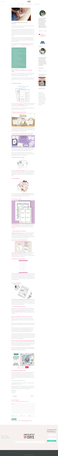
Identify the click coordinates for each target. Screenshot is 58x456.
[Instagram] (2, 1)
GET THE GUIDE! (27, 367)
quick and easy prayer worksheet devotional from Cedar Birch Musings (21, 299)
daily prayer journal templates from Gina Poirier (19, 170)
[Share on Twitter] (12, 392)
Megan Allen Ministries (21, 104)
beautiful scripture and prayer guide (28, 127)
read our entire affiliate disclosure (26, 44)
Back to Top (2, 435)
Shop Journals (3, 436)
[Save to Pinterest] (13, 392)
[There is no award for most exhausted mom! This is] (39, 39)
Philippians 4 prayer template (16, 232)
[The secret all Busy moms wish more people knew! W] (43, 39)
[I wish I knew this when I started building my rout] (43, 38)
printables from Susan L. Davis (19, 310)
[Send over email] (14, 392)
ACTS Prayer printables (16, 224)
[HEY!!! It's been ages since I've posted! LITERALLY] (39, 38)
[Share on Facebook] (11, 392)
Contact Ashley (7, 436)
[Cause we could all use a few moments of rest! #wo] (41, 38)
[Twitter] (28, 431)
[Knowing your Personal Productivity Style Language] (45, 38)
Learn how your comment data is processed (26, 420)
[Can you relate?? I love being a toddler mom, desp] (45, 39)
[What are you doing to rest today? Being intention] (41, 39)
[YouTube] (31, 431)
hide (12, 48)
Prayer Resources (13, 23)
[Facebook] (1, 1)
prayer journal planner (17, 273)
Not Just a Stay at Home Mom (25, 193)
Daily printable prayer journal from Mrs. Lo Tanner (19, 252)
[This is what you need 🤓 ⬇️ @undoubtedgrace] (39, 40)
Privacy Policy (6, 435)
